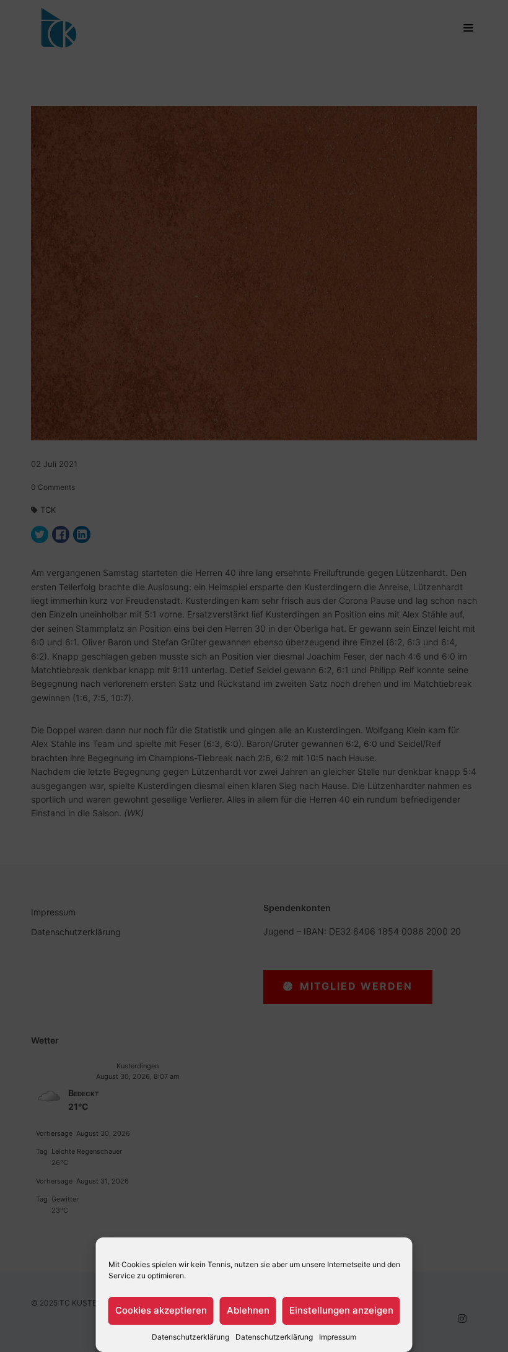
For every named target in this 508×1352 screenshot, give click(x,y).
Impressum (337, 1336)
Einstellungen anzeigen (341, 1310)
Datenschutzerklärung (190, 1336)
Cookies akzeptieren (161, 1310)
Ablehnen (248, 1310)
